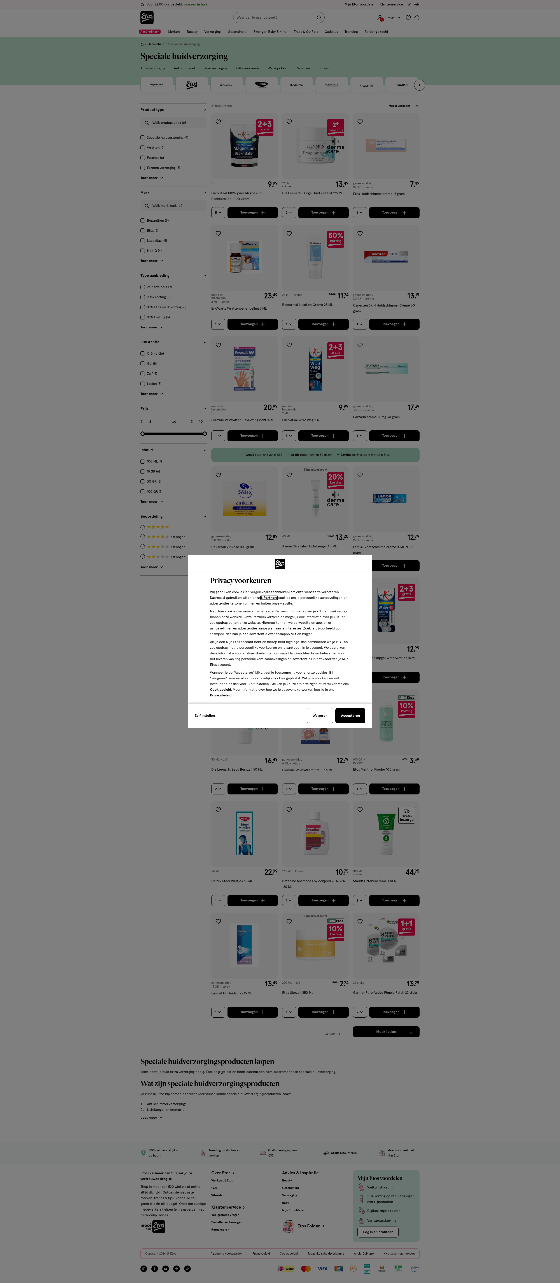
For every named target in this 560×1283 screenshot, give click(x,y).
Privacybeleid (220, 695)
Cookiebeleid (220, 689)
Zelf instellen (205, 715)
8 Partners (269, 597)
